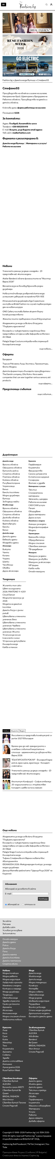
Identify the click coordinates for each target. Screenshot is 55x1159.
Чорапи (6, 558)
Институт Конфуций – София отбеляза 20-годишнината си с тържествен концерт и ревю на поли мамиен (31, 784)
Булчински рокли (11, 470)
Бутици (6, 498)
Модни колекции (11, 973)
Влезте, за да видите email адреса (25, 129)
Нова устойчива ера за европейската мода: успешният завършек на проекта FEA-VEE (24, 295)
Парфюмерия (35, 464)
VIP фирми (33, 565)
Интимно (7, 1064)
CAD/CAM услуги (37, 505)
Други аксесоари (11, 571)
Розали (21, 1152)
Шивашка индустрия (39, 1001)
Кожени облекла (10, 480)
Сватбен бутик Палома (14, 1102)
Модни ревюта (10, 976)
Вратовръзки (9, 523)
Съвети (6, 1055)
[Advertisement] (27, 178)
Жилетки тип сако (12, 585)
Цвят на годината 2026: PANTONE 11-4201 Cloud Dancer (14, 591)
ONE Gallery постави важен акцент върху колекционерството (23, 313)
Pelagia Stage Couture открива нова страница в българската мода (25, 343)
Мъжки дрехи (35, 1084)
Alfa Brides (33, 1036)
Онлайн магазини (37, 571)
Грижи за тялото (11, 1004)
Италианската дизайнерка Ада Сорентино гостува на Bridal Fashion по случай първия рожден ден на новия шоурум (27, 304)
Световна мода (10, 998)
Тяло (5, 1045)
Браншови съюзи (37, 537)
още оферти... (45, 383)
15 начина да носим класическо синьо (12, 636)
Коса (5, 1033)
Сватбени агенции (37, 546)
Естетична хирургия (39, 477)
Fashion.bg (8, 80)
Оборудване (34, 511)
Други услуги (35, 517)
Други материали (37, 514)
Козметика (34, 467)
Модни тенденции (38, 982)
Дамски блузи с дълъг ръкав (13, 611)
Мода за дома (35, 998)
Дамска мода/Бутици (24, 80)
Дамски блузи (9, 948)
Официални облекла (12, 467)
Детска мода (35, 979)
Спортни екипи (10, 963)
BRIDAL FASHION (37, 1045)
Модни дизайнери (11, 495)
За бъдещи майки (11, 501)
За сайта (7, 921)
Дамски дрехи (9, 942)
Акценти (14, 731)
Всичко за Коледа (37, 1007)
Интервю (33, 988)
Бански (6, 526)
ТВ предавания (35, 549)
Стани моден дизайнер (40, 1010)
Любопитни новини (12, 1019)
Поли (5, 951)
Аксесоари (8, 1010)
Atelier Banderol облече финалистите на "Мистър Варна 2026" (27, 280)
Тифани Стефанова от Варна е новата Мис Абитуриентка (24, 859)
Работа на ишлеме (38, 502)
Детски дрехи (9, 536)
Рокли (5, 945)
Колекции (33, 985)
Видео (22, 731)
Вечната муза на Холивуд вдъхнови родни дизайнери (23, 287)
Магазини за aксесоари (40, 562)
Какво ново (34, 568)
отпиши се (29, 904)
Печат (32, 508)
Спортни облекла (11, 473)
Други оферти (36, 1118)
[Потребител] (52, 4)
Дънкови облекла (11, 517)
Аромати (7, 1007)
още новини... (45, 348)
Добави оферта (36, 1121)
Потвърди (43, 899)
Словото (30, 1152)
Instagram (39, 1144)
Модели (32, 530)
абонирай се (13, 904)
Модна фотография (38, 527)
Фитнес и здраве (37, 483)
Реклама (6, 924)
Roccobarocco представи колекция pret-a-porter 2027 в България (32, 737)
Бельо (5, 489)
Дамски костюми (11, 957)
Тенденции (8, 994)
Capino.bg (34, 1155)
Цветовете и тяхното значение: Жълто (14, 630)
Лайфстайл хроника (12, 982)
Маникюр (7, 1042)
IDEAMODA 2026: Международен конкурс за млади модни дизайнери (27, 866)
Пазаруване (34, 1004)
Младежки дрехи (11, 542)
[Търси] (47, 4)
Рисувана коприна (11, 483)
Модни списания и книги (14, 1016)
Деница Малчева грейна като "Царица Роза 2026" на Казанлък (27, 872)
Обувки (6, 568)
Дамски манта (10, 954)
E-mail (8, 893)
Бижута (6, 549)
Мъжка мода (35, 976)
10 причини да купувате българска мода (14, 642)
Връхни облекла (10, 464)
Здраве (6, 1058)
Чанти (6, 552)
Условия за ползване (12, 930)
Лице (5, 1030)
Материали (34, 1108)
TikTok (30, 1144)
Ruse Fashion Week (11, 1070)
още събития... (45, 394)
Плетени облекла (11, 477)
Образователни (36, 540)
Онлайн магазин (10, 939)
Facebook (21, 1144)
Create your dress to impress (15, 1155)
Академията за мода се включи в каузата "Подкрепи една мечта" (22, 325)
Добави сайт (9, 927)
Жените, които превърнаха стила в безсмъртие (27, 319)
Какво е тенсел (10, 647)
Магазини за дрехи (37, 556)
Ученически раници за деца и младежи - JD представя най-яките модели (22, 272)
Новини (7, 265)
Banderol (33, 1039)
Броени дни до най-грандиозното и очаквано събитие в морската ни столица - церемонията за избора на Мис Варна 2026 (32, 751)
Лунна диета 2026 (11, 1067)
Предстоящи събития (17, 389)
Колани (6, 555)
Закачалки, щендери (38, 499)
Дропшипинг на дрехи (39, 1013)
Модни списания (36, 543)
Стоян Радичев (36, 1051)
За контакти (9, 933)
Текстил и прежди (37, 1090)
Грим (5, 1036)
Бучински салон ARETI (13, 1087)
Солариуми (34, 480)
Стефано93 (43, 80)
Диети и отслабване (13, 1061)
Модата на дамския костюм (12, 605)
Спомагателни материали (36, 494)
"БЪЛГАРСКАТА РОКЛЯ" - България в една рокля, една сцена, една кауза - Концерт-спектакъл (32, 762)
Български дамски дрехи (40, 1016)
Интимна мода (10, 1013)
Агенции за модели (37, 524)
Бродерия (7, 359)
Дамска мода (35, 973)
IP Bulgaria (41, 1152)
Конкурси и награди (12, 988)
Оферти (8, 354)
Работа (32, 1115)
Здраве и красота (11, 1001)
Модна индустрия (11, 979)
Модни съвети (36, 991)
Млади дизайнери (11, 991)
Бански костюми (11, 492)
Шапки (6, 561)
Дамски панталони (12, 960)
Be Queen (33, 1042)
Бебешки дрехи (10, 539)
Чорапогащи (9, 486)
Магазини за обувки (38, 559)
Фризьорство (35, 470)
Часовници (8, 564)
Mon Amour (34, 1048)
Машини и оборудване (39, 1105)
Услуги (32, 1112)
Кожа (5, 1039)
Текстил (33, 489)
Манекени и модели (12, 985)
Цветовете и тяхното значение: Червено (14, 624)
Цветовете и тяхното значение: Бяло (14, 618)
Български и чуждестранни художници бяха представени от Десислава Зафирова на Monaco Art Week (26, 333)
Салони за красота (38, 473)
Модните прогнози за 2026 (13, 599)
